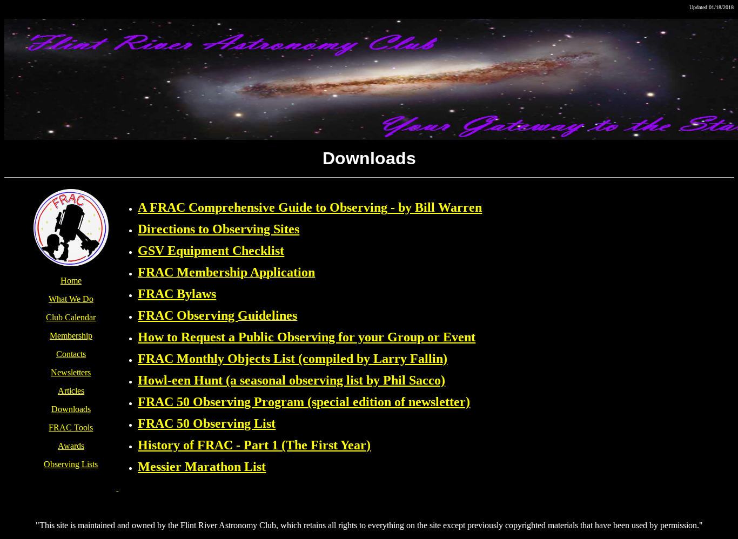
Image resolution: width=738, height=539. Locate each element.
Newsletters (71, 372)
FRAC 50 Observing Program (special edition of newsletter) (304, 402)
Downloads (71, 409)
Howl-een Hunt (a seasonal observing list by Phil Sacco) (291, 380)
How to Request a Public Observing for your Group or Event (306, 337)
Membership (71, 335)
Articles (71, 390)
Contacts (71, 354)
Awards (71, 445)
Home (71, 280)
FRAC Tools (71, 427)
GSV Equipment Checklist (211, 251)
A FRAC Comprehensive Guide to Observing (262, 207)
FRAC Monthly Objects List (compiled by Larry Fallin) (292, 359)
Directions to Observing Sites (218, 229)
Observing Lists (71, 464)
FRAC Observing (188, 315)
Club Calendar (71, 317)
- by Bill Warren (434, 207)
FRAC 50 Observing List (207, 423)
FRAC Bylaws (177, 294)
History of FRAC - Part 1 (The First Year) (254, 445)
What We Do (71, 299)
